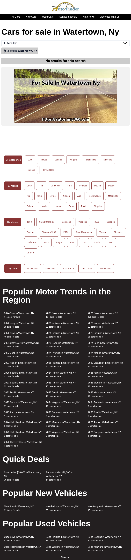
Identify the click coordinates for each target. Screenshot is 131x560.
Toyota (52, 196)
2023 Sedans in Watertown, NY (20, 384)
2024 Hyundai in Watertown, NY (62, 355)
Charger (30, 253)
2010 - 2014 (86, 268)
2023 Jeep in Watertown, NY (19, 355)
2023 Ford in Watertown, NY (19, 394)
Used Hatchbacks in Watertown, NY (23, 548)
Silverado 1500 (49, 232)
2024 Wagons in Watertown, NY (62, 404)
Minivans (108, 160)
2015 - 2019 (68, 268)
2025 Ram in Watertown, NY (19, 414)
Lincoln (58, 206)
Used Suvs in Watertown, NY (19, 539)
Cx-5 (84, 242)
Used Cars (48, 16)
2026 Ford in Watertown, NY (103, 414)
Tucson (102, 232)
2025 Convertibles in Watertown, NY (23, 444)
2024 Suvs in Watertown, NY (19, 315)
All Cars (16, 16)
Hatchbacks (90, 160)
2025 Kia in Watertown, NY (102, 394)
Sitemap (65, 557)
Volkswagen (95, 196)
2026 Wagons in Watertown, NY (104, 384)
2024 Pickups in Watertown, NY (62, 335)
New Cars (31, 16)
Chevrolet (55, 186)
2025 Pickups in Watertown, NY (62, 364)
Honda (44, 206)
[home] (65, 7)
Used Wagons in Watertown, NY (62, 548)
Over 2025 (50, 268)
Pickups (43, 160)
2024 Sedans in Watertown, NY (104, 404)
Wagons (73, 160)
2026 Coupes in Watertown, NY (104, 434)
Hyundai (83, 186)
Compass (66, 222)
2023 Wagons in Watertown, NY (62, 434)
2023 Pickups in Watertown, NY (104, 335)
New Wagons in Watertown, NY (104, 508)
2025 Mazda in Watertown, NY (20, 404)
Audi (79, 196)
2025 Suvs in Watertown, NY (19, 335)
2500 (96, 222)
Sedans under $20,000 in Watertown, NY (59, 476)
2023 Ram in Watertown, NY (61, 384)
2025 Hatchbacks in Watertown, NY (23, 434)
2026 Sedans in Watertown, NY (62, 414)
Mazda (97, 186)
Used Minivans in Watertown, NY (105, 548)
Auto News (88, 16)
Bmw (71, 206)
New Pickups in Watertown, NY (62, 508)
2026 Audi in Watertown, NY (103, 424)
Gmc (39, 196)
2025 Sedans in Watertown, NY (20, 374)
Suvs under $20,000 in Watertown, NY (22, 476)
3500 (72, 242)
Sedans (58, 160)
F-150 (66, 232)
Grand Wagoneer (84, 232)
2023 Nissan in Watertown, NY (20, 364)
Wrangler (82, 222)
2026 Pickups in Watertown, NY (62, 325)
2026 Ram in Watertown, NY (103, 325)
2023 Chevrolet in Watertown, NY (105, 364)
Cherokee (118, 232)
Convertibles (48, 170)
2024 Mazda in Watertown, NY (104, 355)
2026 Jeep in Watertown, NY (19, 325)
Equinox (30, 232)
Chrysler (98, 206)
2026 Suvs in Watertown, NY (103, 315)
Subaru (30, 206)
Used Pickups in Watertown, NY (62, 539)
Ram (41, 186)
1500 (29, 222)
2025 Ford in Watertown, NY (103, 374)
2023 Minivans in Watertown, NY (63, 424)
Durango (111, 222)
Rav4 (46, 242)
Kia (28, 196)
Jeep (29, 186)
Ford (70, 186)
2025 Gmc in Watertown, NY (61, 394)
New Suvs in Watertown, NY (19, 508)
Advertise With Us (109, 16)
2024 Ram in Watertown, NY (61, 374)
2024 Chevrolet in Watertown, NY (21, 345)
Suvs (30, 160)
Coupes (31, 170)
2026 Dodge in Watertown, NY (62, 345)
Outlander (31, 242)
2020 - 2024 (32, 268)
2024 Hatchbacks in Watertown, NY (23, 424)
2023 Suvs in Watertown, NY (61, 315)
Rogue (59, 242)
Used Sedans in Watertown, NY (104, 539)
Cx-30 (110, 242)
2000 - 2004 (105, 268)
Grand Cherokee (46, 222)
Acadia (97, 242)
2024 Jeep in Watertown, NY (103, 345)
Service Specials (68, 16)
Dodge (111, 186)
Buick (83, 206)
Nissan (66, 196)
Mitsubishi (113, 196)
